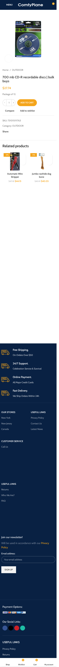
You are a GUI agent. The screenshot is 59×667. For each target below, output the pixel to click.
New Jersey (6, 423)
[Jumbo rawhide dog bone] (41, 161)
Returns (5, 489)
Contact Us (36, 423)
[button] (23, 162)
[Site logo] (30, 4)
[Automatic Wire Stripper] (15, 161)
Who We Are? (7, 495)
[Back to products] (48, 70)
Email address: (8, 553)
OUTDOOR (17, 69)
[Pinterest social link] (18, 131)
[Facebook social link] (11, 131)
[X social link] (15, 131)
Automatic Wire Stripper (15, 175)
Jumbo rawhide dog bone (41, 175)
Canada (5, 429)
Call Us (4, 446)
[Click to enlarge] (8, 58)
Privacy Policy (37, 417)
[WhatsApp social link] (22, 131)
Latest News (37, 429)
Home (5, 69)
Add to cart (27, 102)
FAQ (3, 500)
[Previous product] (44, 70)
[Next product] (52, 70)
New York (5, 417)
